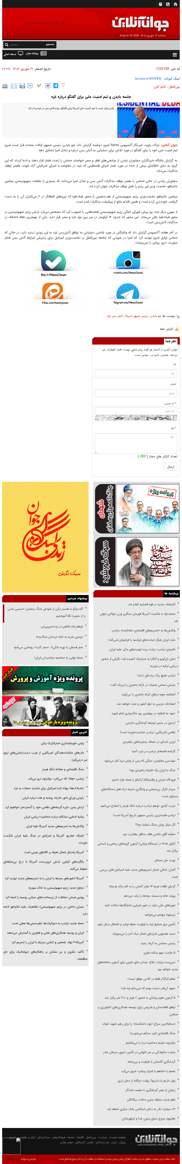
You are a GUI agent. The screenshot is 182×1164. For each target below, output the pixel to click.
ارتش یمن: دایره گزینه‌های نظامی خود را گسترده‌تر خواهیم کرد (44, 807)
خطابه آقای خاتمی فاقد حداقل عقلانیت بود (149, 834)
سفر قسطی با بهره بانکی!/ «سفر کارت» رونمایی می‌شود (48, 647)
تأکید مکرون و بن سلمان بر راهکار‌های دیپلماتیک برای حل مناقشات (45, 955)
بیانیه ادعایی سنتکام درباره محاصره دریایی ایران (54, 816)
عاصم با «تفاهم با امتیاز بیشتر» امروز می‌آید (147, 1071)
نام (174, 364)
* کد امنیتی (170, 404)
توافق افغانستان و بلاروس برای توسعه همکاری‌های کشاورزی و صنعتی (138, 1011)
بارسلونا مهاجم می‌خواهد (160, 914)
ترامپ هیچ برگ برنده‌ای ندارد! (156, 675)
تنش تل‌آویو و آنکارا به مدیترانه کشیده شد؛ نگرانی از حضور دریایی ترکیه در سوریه (139, 662)
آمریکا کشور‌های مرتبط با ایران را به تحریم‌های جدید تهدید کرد (44, 878)
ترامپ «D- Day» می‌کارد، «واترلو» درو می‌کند (56, 778)
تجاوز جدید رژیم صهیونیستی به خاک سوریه (56, 887)
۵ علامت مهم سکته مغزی (159, 952)
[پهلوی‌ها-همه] (45, 711)
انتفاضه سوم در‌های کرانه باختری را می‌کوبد (148, 694)
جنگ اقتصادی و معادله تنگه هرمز (62, 769)
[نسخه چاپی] (5, 86)
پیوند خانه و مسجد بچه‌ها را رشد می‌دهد (149, 895)
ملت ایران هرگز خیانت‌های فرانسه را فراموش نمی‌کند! (141, 639)
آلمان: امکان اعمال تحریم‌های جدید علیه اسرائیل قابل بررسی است (139, 873)
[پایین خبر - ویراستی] (128, 265)
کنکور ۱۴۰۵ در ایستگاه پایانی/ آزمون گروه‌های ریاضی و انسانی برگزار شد (138, 847)
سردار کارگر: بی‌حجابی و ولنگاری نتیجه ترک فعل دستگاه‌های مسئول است (139, 793)
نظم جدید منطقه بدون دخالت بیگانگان (151, 1099)
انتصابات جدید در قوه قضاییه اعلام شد (151, 604)
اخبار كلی (160, 86)
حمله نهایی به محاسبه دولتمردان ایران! (58, 657)
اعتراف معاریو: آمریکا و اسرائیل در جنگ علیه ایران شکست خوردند (45, 839)
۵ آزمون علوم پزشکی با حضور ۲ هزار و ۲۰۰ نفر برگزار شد (140, 997)
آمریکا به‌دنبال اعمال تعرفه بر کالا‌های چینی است (54, 852)
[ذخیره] (22, 85)
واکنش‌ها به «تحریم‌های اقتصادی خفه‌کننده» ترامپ (143, 630)
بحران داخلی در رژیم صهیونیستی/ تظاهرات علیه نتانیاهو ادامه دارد (45, 910)
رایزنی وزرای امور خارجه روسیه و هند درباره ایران (53, 797)
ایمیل (173, 384)
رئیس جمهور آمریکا (136, 316)
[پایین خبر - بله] (54, 266)
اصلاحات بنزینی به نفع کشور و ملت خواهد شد (146, 703)
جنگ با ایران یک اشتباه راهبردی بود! (152, 770)
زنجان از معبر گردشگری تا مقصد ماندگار (150, 1090)
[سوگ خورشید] (136, 561)
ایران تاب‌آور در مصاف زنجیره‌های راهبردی (149, 741)
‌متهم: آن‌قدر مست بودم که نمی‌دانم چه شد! (148, 988)
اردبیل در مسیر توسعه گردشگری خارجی (150, 722)
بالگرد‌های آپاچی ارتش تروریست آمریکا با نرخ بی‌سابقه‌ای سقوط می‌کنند (45, 865)
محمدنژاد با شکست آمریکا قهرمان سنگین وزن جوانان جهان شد (139, 617)
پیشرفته (14, 44)
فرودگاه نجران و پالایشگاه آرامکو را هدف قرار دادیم (143, 779)
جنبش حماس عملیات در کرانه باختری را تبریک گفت (142, 684)
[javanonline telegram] (55, 85)
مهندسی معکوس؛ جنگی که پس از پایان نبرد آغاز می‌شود (139, 760)
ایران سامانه (13, 1159)
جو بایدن (155, 316)
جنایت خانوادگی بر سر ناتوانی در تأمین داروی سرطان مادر (138, 1052)
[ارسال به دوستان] (14, 86)
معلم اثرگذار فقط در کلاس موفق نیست (151, 978)
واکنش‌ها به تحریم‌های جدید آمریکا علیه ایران (55, 826)
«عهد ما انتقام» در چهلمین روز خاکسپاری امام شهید (143, 713)
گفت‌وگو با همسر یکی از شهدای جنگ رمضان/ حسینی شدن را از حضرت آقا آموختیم (47, 612)
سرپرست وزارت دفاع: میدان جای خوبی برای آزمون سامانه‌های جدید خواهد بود (137, 966)
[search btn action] (6, 44)
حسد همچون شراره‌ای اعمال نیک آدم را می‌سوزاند (143, 933)
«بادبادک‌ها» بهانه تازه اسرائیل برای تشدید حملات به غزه (49, 788)
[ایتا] (54, 297)
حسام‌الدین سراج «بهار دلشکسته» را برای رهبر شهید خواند (138, 1023)
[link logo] (128, 20)
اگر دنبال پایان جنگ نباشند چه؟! (155, 824)
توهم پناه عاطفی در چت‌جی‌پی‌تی (62, 626)
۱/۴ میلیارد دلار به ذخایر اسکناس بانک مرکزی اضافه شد (141, 1109)
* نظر (173, 428)
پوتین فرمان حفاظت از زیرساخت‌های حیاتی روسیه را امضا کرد (44, 897)
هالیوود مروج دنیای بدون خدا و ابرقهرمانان (148, 1118)
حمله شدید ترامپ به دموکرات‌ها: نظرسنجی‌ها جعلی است (48, 923)
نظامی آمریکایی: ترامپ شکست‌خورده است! (147, 732)
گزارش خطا (166, 329)
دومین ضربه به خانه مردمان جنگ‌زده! (59, 636)
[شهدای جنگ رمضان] (136, 508)
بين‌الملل (174, 86)
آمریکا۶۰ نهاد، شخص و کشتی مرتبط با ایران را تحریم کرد (48, 942)
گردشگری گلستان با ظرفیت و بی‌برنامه (151, 1061)
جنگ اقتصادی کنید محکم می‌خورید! (152, 1033)
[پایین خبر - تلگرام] (128, 296)
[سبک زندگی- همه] (45, 537)
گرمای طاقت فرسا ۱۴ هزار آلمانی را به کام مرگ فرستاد (142, 886)
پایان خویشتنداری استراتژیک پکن (62, 743)
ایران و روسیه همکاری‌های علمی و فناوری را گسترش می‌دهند (45, 932)
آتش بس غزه (115, 316)
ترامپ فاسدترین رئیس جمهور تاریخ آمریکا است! (144, 815)
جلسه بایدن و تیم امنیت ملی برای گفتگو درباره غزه (91, 97)
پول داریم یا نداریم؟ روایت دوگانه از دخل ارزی (146, 1080)
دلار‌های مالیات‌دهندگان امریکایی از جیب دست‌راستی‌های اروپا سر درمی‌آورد (45, 756)
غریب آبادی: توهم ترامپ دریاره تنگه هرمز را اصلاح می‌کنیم (138, 805)
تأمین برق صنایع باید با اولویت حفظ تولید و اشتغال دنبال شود (136, 924)
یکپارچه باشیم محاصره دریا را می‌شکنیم (150, 1042)
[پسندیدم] (63, 85)
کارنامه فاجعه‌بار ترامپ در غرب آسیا (153, 751)
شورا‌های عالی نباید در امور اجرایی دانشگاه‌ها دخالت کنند (140, 905)
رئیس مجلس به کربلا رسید (158, 943)
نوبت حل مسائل (165, 860)
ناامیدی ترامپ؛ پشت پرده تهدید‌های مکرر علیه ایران (142, 649)
